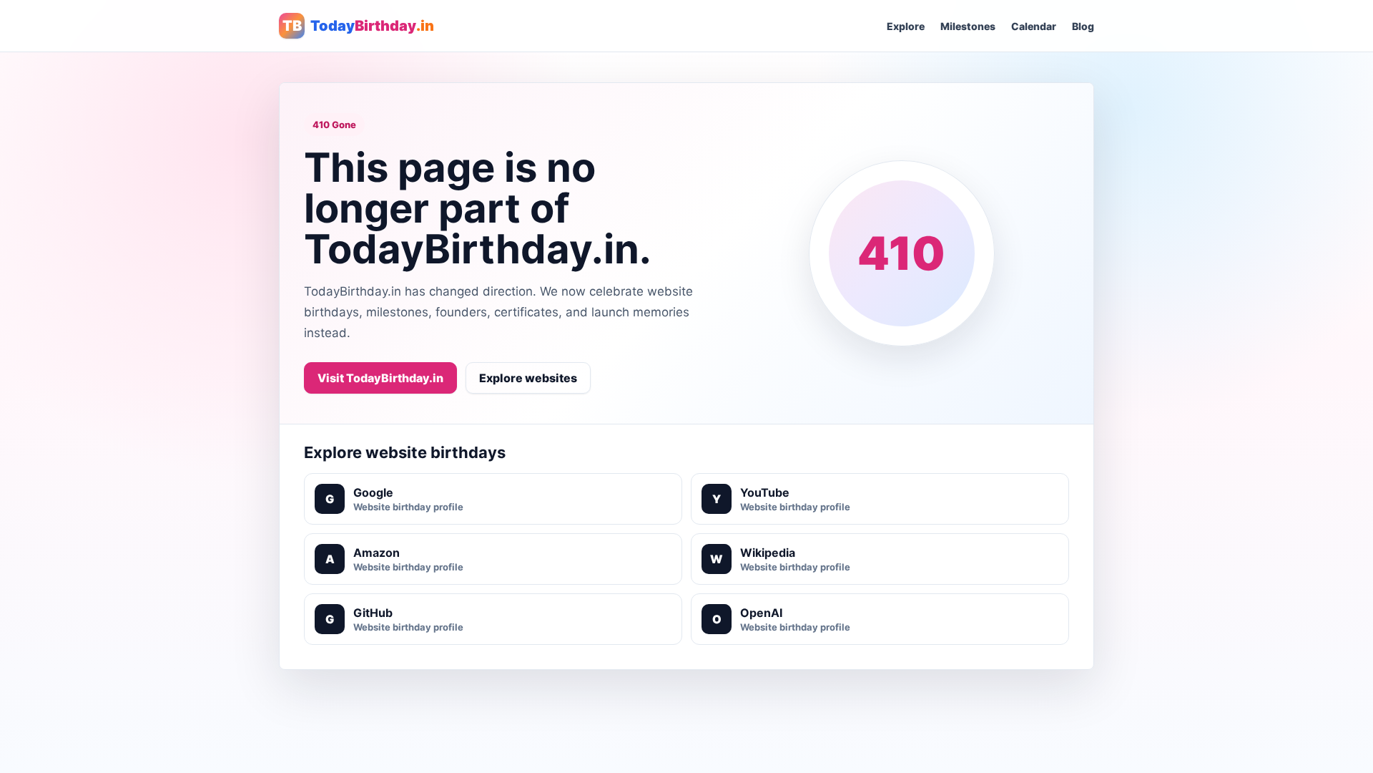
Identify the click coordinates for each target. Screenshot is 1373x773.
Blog (1083, 26)
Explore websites (528, 378)
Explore (906, 26)
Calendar (1033, 26)
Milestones (967, 26)
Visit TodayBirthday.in (380, 378)
